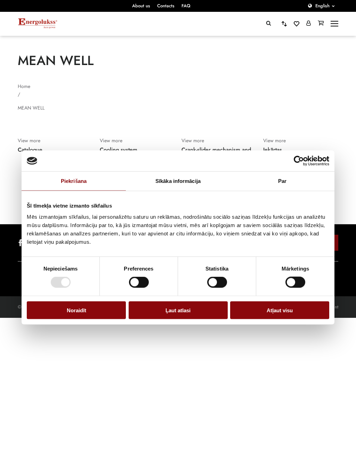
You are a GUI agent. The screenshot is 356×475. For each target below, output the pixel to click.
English (322, 5)
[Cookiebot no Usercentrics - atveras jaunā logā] (298, 161)
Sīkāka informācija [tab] (178, 181)
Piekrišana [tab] (74, 181)
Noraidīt (76, 310)
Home (24, 86)
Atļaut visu (280, 310)
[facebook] (20, 242)
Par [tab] (282, 181)
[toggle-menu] (334, 23)
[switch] (139, 282)
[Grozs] (320, 23)
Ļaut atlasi (178, 310)
